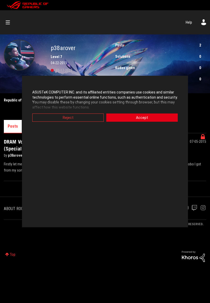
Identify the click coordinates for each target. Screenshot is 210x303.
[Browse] (10, 22)
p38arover (16, 155)
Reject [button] (68, 118)
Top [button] (12, 254)
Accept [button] (142, 118)
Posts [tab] (13, 126)
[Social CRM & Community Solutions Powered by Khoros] (193, 256)
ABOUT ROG (13, 208)
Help (189, 22)
